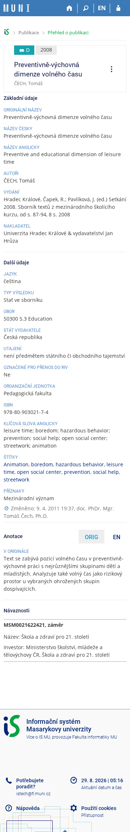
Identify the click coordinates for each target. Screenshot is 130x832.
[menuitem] (109, 70)
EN (102, 8)
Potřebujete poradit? (30, 783)
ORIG (91, 537)
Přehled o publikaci (68, 32)
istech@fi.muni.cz (33, 793)
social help (106, 471)
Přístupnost (92, 815)
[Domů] (69, 8)
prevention (77, 471)
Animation (16, 464)
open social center (39, 471)
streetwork (16, 479)
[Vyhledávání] (86, 8)
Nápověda (28, 808)
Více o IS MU (38, 737)
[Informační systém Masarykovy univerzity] (17, 8)
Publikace (28, 32)
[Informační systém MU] (7, 32)
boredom (42, 464)
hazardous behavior (80, 464)
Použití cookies (98, 808)
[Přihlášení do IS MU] (118, 8)
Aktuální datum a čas (101, 787)
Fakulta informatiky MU (94, 737)
